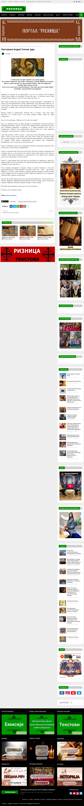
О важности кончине (72, 637)
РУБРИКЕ (78, 15)
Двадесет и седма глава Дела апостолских (26, 238)
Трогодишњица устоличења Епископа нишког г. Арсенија (73, 610)
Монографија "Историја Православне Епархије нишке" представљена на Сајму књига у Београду (74, 561)
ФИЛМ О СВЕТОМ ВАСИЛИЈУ (43, 1)
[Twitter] (14, 206)
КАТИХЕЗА (38, 15)
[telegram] (79, 693)
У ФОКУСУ (12, 15)
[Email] (24, 206)
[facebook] (61, 693)
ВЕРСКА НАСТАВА (48, 15)
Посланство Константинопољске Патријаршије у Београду (74, 552)
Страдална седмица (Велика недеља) (16, 46)
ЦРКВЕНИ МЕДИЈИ (30, 1)
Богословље (13, 201)
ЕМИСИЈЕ (29, 15)
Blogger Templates (13, 803)
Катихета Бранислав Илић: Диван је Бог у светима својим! (72, 630)
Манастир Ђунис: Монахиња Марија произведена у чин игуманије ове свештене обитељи (73, 620)
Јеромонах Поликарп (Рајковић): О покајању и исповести (73, 581)
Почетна (3, 46)
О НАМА (10, 1)
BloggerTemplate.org (33, 803)
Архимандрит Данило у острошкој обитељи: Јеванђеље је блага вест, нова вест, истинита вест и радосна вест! (74, 399)
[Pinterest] (21, 206)
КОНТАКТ (22, 1)
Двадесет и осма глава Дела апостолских (8, 238)
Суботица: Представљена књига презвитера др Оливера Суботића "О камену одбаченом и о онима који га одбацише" (74, 426)
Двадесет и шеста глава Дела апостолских (44, 238)
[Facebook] (11, 206)
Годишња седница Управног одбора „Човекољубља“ (72, 416)
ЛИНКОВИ (16, 1)
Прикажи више (48, 222)
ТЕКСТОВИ (21, 15)
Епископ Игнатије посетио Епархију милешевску (74, 408)
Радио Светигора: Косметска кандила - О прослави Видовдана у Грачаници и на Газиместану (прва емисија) (73, 591)
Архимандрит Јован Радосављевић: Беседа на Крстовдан (74, 444)
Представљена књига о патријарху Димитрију (73, 435)
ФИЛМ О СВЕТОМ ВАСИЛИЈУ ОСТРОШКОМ (70, 799)
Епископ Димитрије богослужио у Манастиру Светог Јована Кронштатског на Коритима (73, 454)
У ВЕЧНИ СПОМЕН (67, 15)
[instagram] (67, 693)
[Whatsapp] (17, 206)
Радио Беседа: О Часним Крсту (73, 374)
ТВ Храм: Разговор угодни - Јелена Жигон (74, 389)
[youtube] (73, 693)
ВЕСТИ (58, 15)
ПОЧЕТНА (4, 1)
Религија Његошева (72, 601)
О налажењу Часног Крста (74, 381)
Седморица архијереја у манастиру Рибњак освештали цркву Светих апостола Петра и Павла (73, 571)
